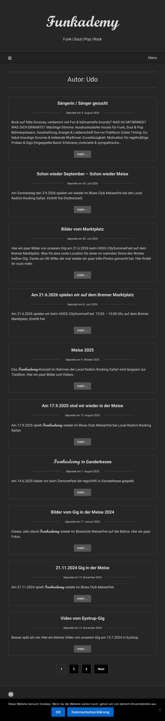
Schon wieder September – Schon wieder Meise (82, 173)
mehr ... (82, 154)
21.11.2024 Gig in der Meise (82, 567)
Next (101, 669)
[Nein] (159, 710)
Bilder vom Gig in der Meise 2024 (82, 512)
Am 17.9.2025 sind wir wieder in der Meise (82, 405)
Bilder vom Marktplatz (82, 229)
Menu (152, 58)
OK (58, 712)
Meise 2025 (82, 350)
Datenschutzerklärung (90, 712)
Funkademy (82, 21)
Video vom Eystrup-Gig (82, 618)
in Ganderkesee (82, 461)
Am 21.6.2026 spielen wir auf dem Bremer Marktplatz (82, 294)
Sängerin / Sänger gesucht (82, 103)
